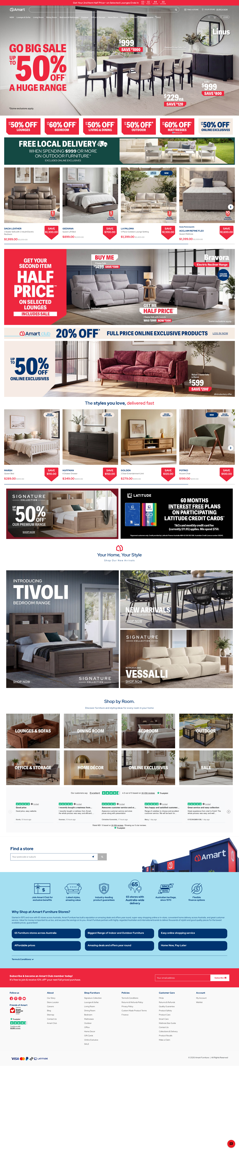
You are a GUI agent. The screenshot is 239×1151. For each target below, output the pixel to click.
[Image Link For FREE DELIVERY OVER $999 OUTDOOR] (119, 150)
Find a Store (193, 10)
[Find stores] (102, 856)
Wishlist (199, 1002)
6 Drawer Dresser (70, 473)
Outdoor (88, 1023)
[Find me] (93, 856)
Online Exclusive (91, 1040)
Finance (125, 1014)
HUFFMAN (68, 470)
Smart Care (164, 1019)
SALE (86, 1044)
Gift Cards (88, 1035)
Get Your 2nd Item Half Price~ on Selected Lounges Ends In (119, 2)
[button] (3, 60)
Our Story (51, 998)
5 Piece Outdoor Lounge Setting (135, 231)
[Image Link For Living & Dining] (100, 126)
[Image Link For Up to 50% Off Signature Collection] (62, 513)
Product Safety (165, 1010)
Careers (50, 1006)
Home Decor (89, 1031)
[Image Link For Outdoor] (139, 126)
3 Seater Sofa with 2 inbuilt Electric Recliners (19, 232)
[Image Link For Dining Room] (90, 730)
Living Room (89, 1006)
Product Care (164, 1014)
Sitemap (50, 1014)
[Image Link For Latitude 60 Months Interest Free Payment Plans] (177, 513)
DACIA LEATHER (12, 228)
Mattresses (89, 1019)
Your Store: (216, 9)
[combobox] (104, 9)
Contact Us (52, 1019)
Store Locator (53, 1002)
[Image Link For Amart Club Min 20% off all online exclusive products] (119, 333)
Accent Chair (184, 473)
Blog (49, 1010)
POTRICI (183, 470)
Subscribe (219, 978)
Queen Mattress (186, 234)
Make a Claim (164, 1040)
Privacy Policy (127, 1006)
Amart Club (52, 1023)
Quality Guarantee (167, 1006)
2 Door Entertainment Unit (132, 473)
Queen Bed (9, 473)
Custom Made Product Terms (134, 1010)
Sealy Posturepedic (186, 227)
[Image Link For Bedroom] (62, 126)
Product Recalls (165, 1035)
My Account (201, 998)
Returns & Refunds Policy (132, 1002)
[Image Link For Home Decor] (90, 767)
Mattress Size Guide (167, 1023)
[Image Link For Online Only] (148, 767)
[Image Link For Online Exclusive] (215, 126)
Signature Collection (93, 998)
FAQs (161, 998)
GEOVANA (68, 228)
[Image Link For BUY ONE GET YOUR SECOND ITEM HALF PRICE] (119, 286)
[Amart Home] (17, 9)
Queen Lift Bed (69, 231)
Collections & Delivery (168, 1031)
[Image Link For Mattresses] (177, 126)
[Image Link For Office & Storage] (33, 767)
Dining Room (89, 1010)
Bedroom (88, 1014)
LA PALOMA (127, 228)
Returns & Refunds (167, 1002)
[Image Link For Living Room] (33, 730)
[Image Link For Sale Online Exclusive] (119, 368)
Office (87, 1027)
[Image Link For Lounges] (23, 126)
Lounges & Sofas (91, 1002)
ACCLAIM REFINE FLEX (191, 230)
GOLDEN (126, 470)
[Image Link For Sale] (206, 767)
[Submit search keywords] (176, 10)
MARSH (8, 470)
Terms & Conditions (130, 998)
